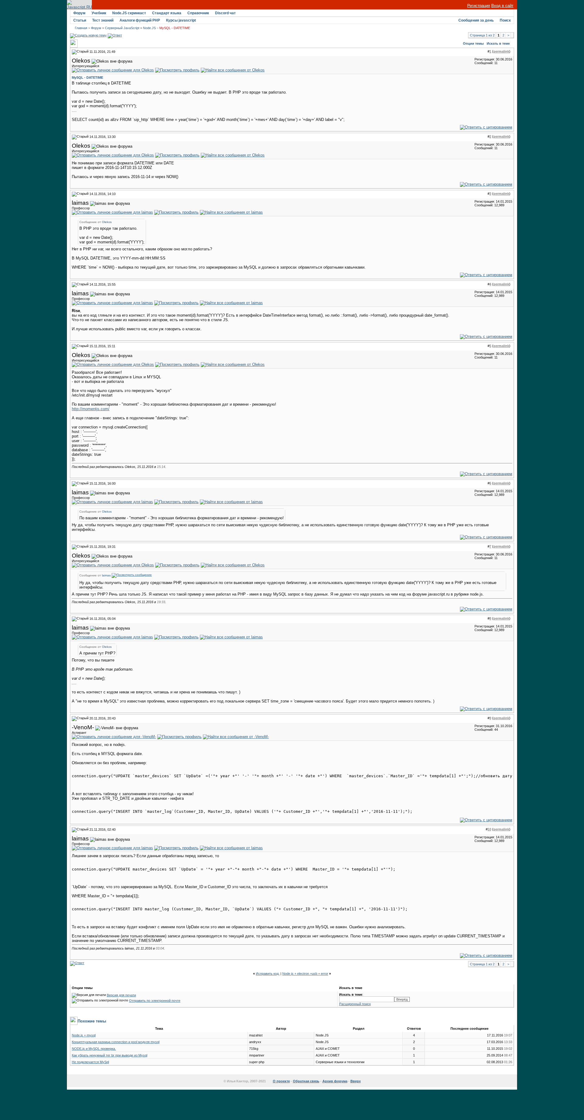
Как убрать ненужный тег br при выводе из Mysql (109, 1055)
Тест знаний (102, 20)
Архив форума (334, 1081)
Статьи (79, 20)
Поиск (505, 20)
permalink (501, 51)
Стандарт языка (166, 13)
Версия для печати (121, 995)
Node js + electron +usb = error (305, 973)
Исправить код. (268, 973)
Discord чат (225, 13)
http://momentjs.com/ (90, 409)
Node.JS (149, 28)
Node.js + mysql (84, 1035)
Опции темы (473, 43)
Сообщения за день (476, 20)
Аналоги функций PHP (140, 20)
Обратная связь (306, 1081)
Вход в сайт (502, 5)
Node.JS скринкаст (129, 13)
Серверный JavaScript (122, 28)
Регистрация (478, 5)
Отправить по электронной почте (154, 1000)
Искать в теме (498, 43)
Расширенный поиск (355, 1004)
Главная (81, 28)
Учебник (99, 13)
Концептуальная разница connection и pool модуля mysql (115, 1042)
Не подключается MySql (90, 1062)
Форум (79, 13)
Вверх (355, 1081)
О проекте (281, 1081)
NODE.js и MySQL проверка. (94, 1048)
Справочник (198, 13)
